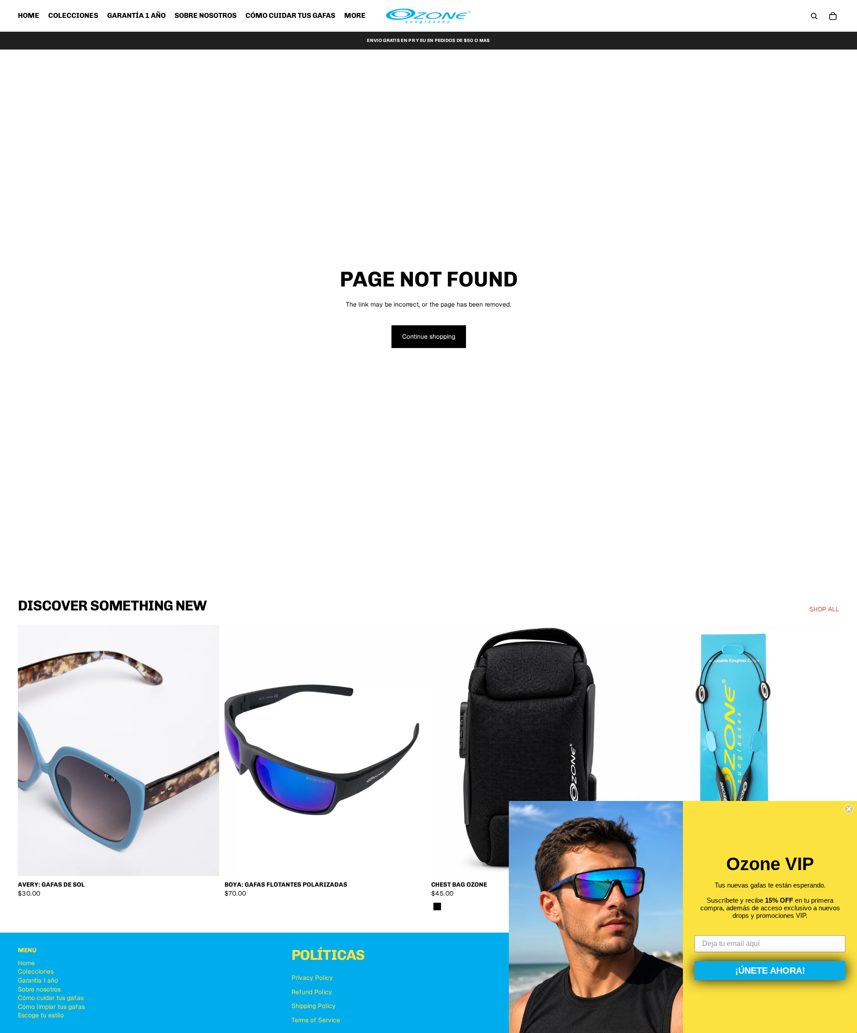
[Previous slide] (31, 750)
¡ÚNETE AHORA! (770, 970)
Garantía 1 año (38, 980)
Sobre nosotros (39, 989)
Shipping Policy (313, 1006)
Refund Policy (311, 992)
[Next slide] (205, 750)
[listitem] (355, 16)
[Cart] (833, 16)
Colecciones (36, 971)
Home (26, 963)
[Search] (814, 16)
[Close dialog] (849, 809)
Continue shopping (428, 336)
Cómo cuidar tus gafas (50, 998)
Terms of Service (315, 1020)
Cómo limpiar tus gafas (51, 1007)
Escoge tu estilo (41, 1015)
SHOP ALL (824, 609)
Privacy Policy (312, 978)
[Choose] (205, 863)
